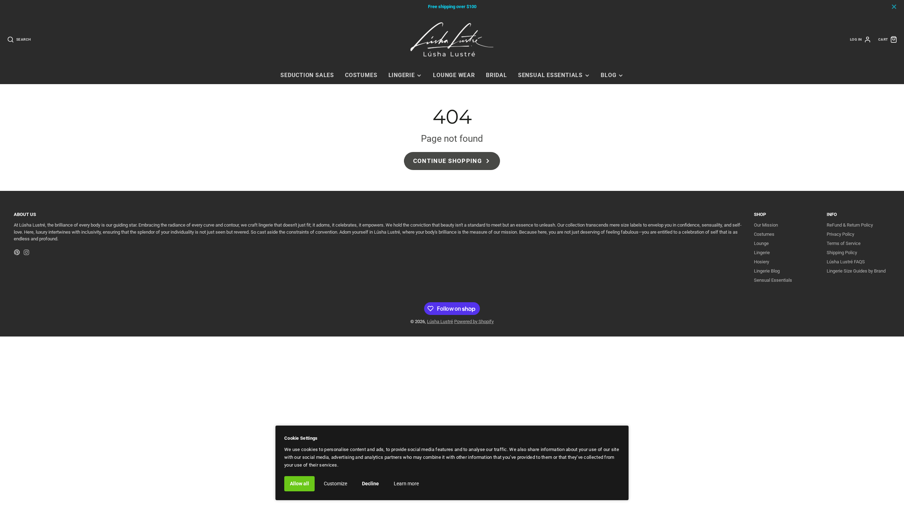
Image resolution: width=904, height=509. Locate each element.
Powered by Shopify (474, 321)
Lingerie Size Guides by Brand (856, 271)
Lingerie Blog (767, 271)
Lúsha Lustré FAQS (846, 261)
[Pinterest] (17, 252)
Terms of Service (844, 243)
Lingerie (401, 75)
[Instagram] (26, 252)
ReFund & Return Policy (850, 225)
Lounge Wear (454, 75)
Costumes (361, 75)
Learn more (406, 483)
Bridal (496, 75)
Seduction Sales (307, 75)
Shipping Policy (842, 252)
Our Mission (766, 225)
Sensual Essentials (550, 75)
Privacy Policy (840, 234)
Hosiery (761, 261)
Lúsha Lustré (440, 321)
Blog (608, 75)
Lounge (761, 243)
